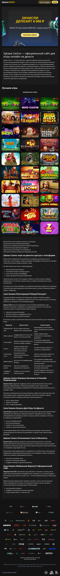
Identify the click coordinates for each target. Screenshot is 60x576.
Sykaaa (8, 2)
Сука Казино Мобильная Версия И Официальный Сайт (20, 252)
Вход (55, 2)
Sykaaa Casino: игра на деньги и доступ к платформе (19, 241)
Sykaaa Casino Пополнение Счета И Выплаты (17, 250)
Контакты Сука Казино (30, 559)
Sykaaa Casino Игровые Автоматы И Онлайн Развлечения (21, 246)
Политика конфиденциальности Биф (30, 557)
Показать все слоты (30, 92)
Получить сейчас (30, 35)
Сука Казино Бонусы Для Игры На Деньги (16, 248)
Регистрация (45, 2)
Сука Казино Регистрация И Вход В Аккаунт (16, 244)
